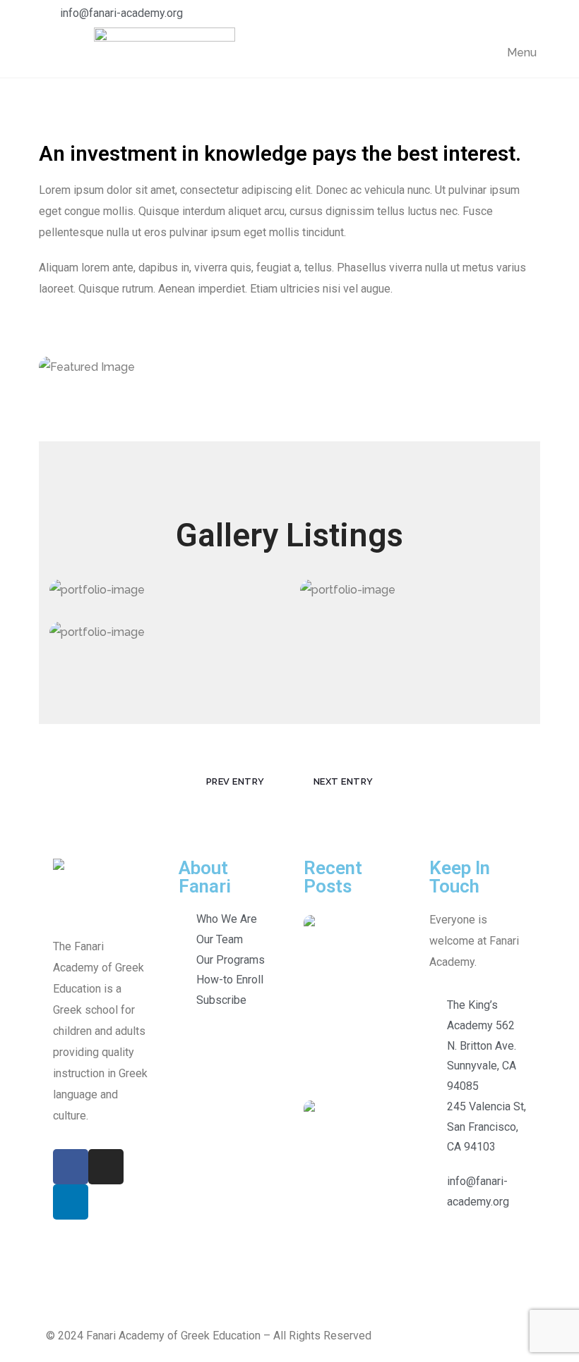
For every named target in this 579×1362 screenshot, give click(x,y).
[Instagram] (106, 1166)
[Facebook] (70, 1166)
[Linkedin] (70, 1202)
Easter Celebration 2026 (405, 937)
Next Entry (344, 781)
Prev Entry (235, 781)
